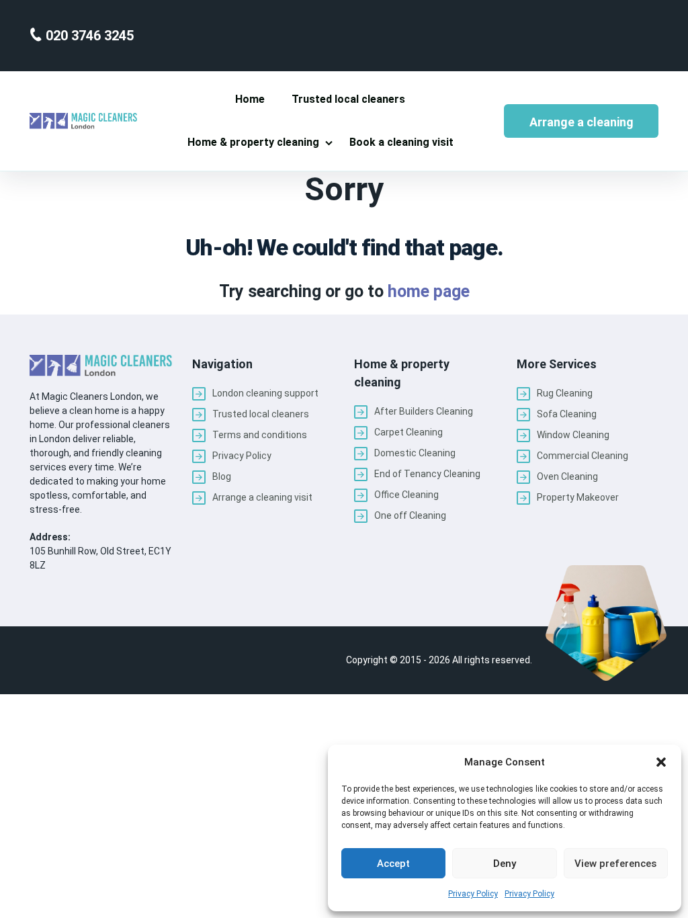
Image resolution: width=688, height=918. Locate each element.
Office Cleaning (406, 494)
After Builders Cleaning (423, 411)
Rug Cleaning (565, 393)
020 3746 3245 (88, 36)
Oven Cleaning (567, 476)
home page (429, 291)
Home (250, 99)
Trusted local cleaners (348, 99)
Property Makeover (578, 497)
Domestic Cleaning (415, 453)
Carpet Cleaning (408, 432)
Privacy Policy (473, 894)
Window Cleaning (573, 434)
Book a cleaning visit (401, 142)
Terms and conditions (259, 434)
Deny (504, 864)
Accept (393, 864)
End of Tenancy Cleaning (427, 473)
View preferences (615, 864)
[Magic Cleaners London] (83, 121)
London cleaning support (265, 393)
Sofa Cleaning (567, 414)
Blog (221, 476)
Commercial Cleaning (582, 455)
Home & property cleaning (253, 142)
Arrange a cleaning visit (581, 126)
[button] (661, 762)
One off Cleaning (410, 515)
